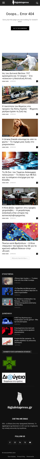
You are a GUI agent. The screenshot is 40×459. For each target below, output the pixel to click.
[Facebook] (10, 442)
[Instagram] (15, 442)
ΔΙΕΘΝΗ (5, 204)
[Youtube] (30, 442)
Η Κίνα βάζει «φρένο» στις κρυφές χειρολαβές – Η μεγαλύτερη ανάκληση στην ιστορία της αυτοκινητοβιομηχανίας (19, 212)
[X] (25, 442)
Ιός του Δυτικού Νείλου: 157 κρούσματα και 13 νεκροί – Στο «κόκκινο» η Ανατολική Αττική (17, 76)
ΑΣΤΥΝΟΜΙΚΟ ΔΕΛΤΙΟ (8, 103)
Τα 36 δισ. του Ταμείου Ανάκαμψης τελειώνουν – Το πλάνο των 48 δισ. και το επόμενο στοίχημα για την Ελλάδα (19, 176)
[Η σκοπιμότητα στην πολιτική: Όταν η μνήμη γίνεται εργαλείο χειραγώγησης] (7, 331)
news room (5, 81)
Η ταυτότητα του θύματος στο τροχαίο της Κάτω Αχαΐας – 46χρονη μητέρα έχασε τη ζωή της (20, 109)
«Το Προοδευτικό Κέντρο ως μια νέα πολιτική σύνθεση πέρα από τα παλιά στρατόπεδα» (25, 290)
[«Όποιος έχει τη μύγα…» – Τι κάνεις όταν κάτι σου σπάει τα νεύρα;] (7, 281)
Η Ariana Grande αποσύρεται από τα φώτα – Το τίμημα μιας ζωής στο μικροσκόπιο (19, 142)
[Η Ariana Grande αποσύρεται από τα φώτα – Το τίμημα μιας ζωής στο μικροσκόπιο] (20, 128)
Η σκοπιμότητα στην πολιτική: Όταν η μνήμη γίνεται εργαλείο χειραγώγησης (24, 330)
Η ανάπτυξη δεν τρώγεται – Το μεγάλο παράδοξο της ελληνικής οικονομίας (25, 340)
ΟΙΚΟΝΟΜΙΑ (6, 168)
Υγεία (4, 70)
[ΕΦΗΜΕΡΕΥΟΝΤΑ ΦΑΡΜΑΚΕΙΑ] (9, 363)
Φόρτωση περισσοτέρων (19, 258)
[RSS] (20, 442)
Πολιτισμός (6, 135)
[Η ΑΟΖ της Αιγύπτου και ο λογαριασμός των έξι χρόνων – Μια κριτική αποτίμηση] (7, 320)
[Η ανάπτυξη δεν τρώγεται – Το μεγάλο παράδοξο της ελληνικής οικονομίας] (7, 341)
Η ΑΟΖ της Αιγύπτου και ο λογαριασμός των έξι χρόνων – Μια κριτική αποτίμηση (26, 320)
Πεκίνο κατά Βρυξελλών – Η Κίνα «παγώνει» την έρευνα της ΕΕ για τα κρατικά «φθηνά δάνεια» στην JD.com (19, 247)
